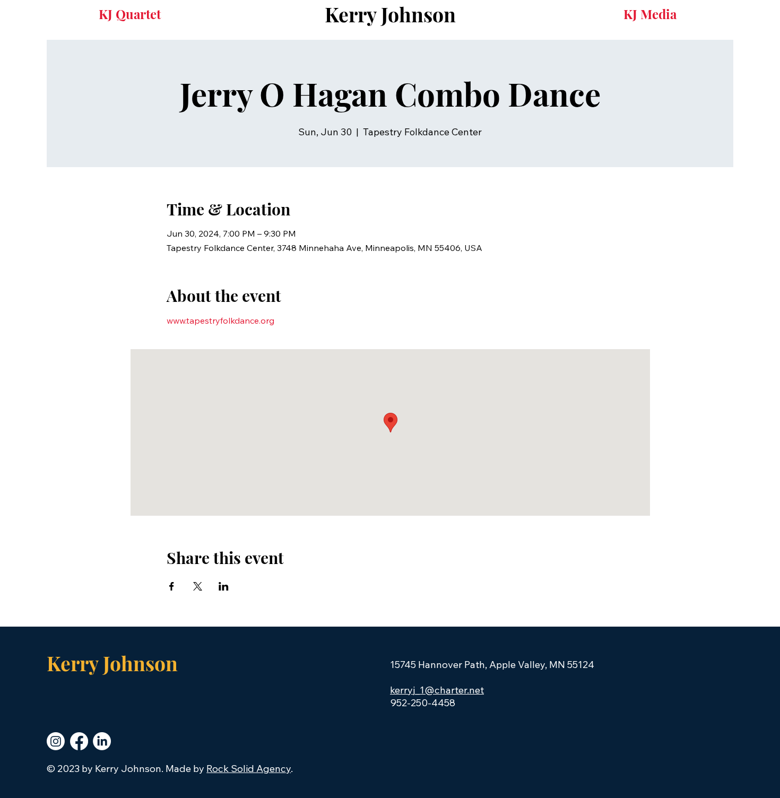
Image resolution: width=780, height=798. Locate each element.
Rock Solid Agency (248, 768)
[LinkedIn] (102, 741)
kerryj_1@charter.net (437, 689)
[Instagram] (56, 741)
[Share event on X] (198, 586)
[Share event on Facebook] (172, 586)
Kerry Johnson (390, 14)
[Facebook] (79, 741)
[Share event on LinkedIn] (224, 586)
